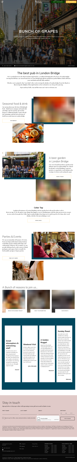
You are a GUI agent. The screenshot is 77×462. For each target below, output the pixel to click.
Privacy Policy (34, 443)
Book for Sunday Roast (15, 310)
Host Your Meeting (40, 310)
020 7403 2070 (7, 65)
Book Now (38, 220)
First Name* (5, 410)
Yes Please (67, 418)
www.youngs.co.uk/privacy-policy (13, 428)
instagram (23, 443)
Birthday (63, 410)
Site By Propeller (70, 457)
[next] (75, 33)
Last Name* (23, 410)
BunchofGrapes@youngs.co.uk (25, 65)
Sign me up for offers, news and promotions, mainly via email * (20, 418)
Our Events (65, 310)
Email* (40, 410)
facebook (23, 446)
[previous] (1, 33)
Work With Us (35, 446)
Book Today (60, 176)
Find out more (13, 258)
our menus (13, 120)
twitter (22, 448)
